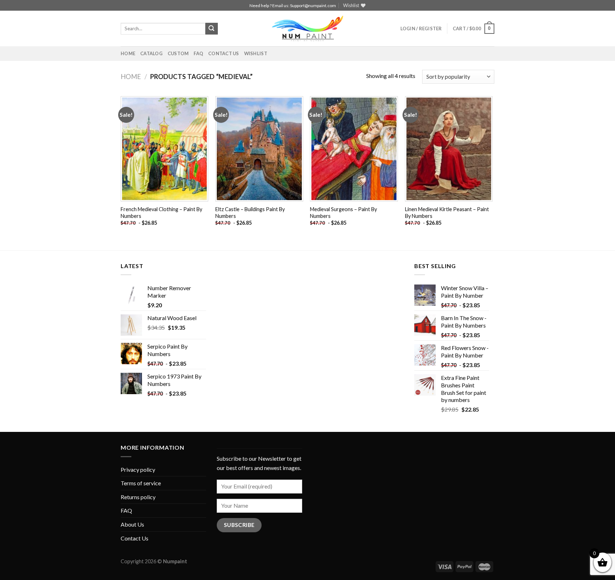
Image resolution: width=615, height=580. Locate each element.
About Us (132, 524)
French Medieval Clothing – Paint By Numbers (161, 212)
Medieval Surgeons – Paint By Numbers (343, 212)
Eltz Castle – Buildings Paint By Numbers (250, 212)
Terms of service (141, 483)
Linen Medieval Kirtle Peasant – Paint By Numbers (447, 212)
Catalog (151, 53)
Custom (178, 53)
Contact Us (223, 53)
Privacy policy (138, 469)
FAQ (198, 53)
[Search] (211, 29)
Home (128, 53)
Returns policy (138, 496)
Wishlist (255, 53)
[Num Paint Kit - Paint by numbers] (307, 28)
